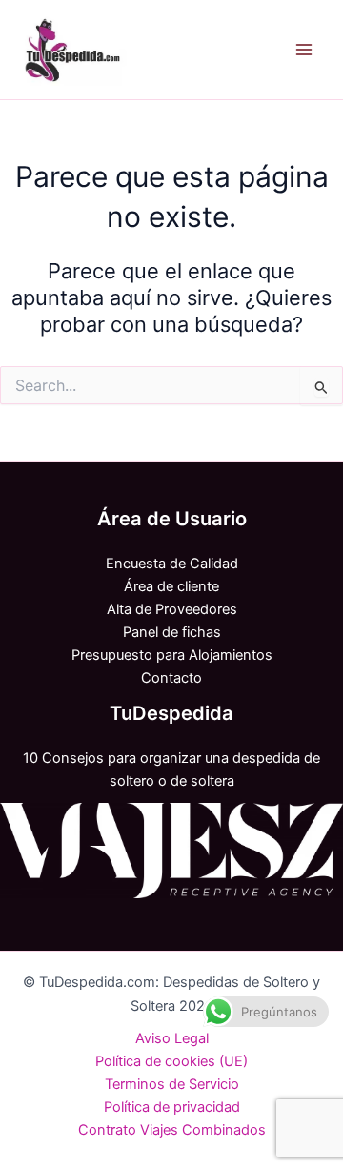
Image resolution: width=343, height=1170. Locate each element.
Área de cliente (171, 586)
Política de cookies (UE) (171, 1061)
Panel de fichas (172, 632)
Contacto (171, 678)
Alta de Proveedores (172, 609)
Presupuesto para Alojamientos (171, 655)
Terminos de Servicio (172, 1084)
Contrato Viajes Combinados (172, 1130)
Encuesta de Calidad (172, 563)
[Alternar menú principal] (304, 50)
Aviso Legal (172, 1038)
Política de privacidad (172, 1107)
